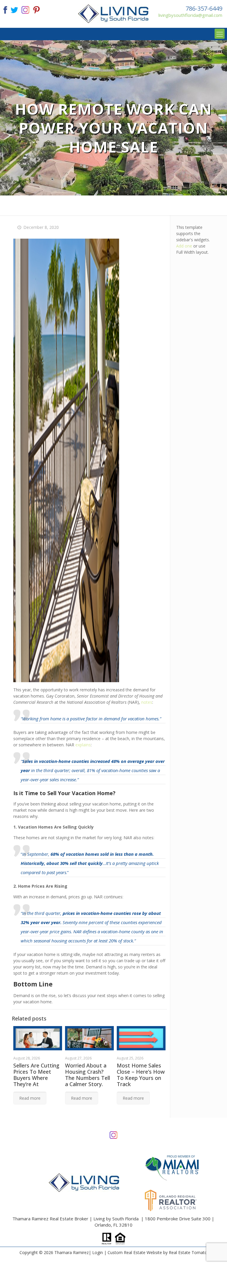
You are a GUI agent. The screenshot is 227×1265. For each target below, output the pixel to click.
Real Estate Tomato (188, 1252)
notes (146, 702)
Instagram (113, 1134)
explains (83, 745)
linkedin (25, 9)
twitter (14, 9)
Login (97, 1252)
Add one (184, 246)
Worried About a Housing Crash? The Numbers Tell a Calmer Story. (87, 1075)
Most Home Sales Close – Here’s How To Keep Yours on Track (141, 1075)
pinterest (36, 9)
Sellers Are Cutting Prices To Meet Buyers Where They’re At (36, 1075)
